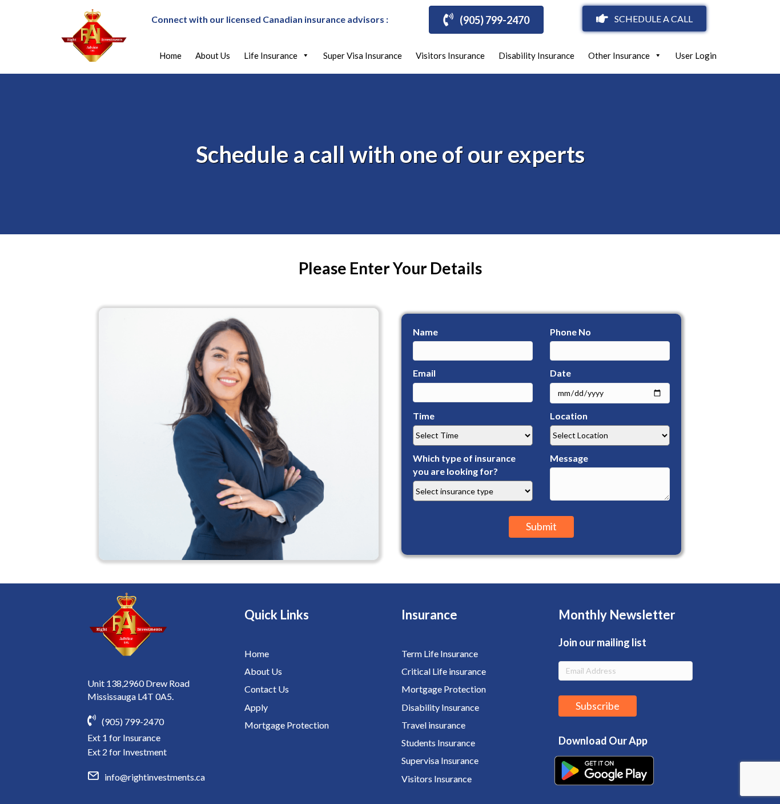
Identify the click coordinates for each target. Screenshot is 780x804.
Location (569, 415)
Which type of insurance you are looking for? (464, 465)
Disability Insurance (536, 55)
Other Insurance (619, 55)
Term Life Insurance (439, 653)
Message (569, 458)
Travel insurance (433, 724)
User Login (696, 55)
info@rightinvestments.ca (154, 776)
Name (425, 331)
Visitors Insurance (450, 55)
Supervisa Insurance (440, 760)
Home (170, 55)
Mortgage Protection (286, 724)
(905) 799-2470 (133, 721)
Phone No (570, 331)
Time (424, 415)
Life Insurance (270, 55)
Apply (256, 707)
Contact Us (266, 688)
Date (560, 372)
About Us (212, 55)
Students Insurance (438, 742)
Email (424, 372)
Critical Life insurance (443, 671)
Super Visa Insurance (362, 55)
